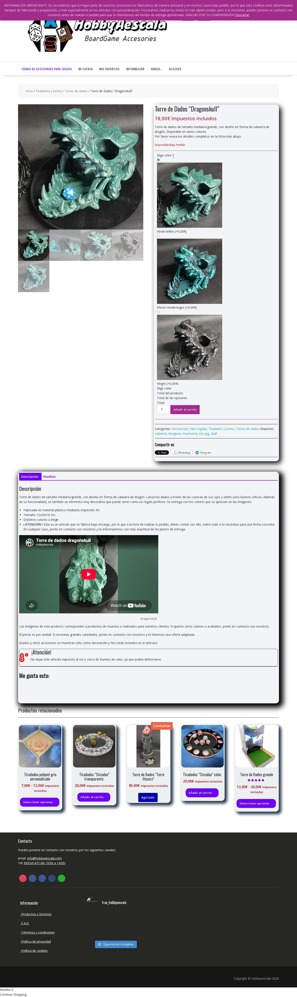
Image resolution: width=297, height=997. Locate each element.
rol (201, 433)
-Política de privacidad (35, 941)
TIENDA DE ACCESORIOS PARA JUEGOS (46, 69)
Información (135, 69)
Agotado (148, 797)
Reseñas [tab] (49, 476)
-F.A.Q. (24, 923)
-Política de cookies (34, 951)
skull (214, 433)
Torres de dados (76, 91)
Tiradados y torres (49, 91)
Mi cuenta (85, 69)
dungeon (174, 433)
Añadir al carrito (185, 409)
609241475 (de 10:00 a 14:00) (44, 863)
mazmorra (189, 433)
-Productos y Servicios (36, 914)
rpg (206, 433)
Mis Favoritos (109, 69)
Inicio (29, 91)
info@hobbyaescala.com (44, 858)
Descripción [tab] (29, 476)
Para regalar (198, 429)
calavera (161, 433)
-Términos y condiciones (37, 932)
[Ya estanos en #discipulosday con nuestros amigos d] (115, 925)
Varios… (156, 69)
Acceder (175, 69)
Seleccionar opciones (38, 802)
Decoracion (180, 429)
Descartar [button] (242, 15)
